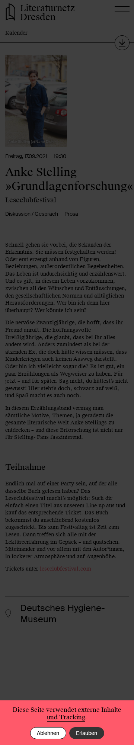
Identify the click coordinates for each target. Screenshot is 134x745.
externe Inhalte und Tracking (84, 713)
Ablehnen (48, 733)
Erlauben (86, 733)
